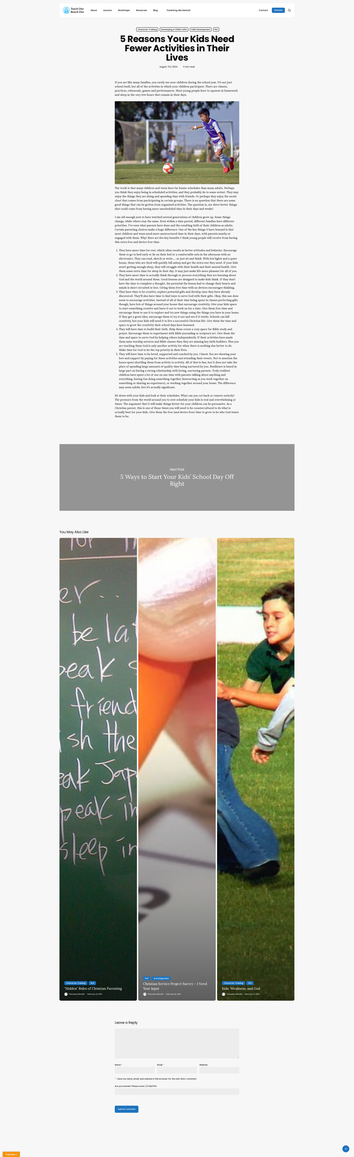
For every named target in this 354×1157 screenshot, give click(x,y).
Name (118, 1064)
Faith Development (200, 29)
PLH (216, 29)
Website (203, 1064)
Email (160, 1064)
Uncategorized (161, 978)
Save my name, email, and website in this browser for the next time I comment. (157, 1078)
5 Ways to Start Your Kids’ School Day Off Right (177, 477)
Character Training (147, 29)
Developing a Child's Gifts (174, 29)
